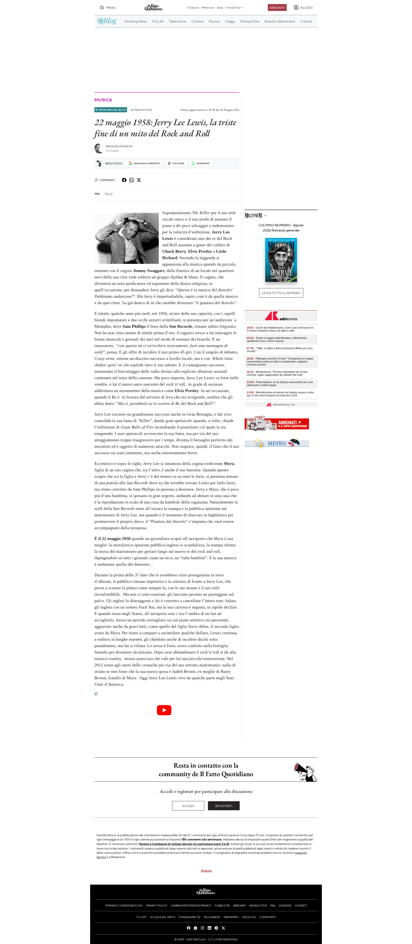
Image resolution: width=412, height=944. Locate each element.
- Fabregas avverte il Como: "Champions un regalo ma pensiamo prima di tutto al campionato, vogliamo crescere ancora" (280, 361)
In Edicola (193, 7)
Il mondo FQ (233, 7)
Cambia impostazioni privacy (191, 905)
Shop (220, 7)
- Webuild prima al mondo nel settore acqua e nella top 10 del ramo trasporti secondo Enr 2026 (280, 394)
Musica (103, 99)
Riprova (206, 870)
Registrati (224, 806)
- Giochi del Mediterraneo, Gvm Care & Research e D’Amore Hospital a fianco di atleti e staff (280, 329)
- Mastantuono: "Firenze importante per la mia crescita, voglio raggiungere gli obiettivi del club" (277, 373)
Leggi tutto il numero (281, 293)
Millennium (207, 7)
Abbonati (277, 7)
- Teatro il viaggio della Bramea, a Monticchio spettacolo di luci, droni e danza (277, 340)
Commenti (107, 180)
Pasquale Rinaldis (119, 146)
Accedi (188, 806)
